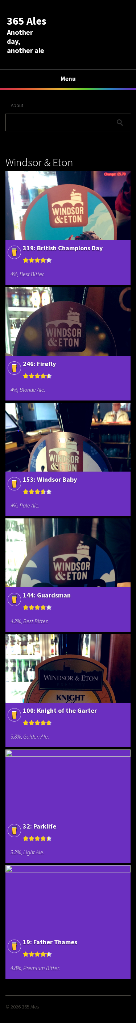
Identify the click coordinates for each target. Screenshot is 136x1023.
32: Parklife (39, 826)
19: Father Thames (50, 942)
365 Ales (26, 21)
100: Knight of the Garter (60, 710)
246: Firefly (39, 364)
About (17, 105)
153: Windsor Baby (50, 479)
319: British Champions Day (63, 248)
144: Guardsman (47, 595)
